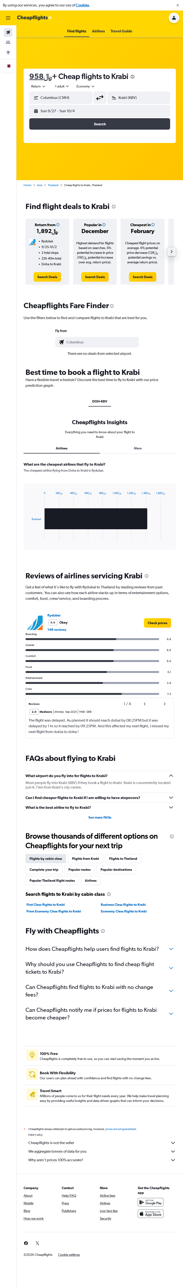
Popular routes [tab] (79, 869)
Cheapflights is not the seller (51, 1142)
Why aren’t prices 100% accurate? (55, 1160)
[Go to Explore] (8, 52)
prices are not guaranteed (120, 1129)
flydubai (54, 615)
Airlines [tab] (61, 448)
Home (27, 185)
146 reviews (56, 629)
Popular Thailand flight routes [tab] (52, 880)
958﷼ (40, 76)
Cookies (82, 5)
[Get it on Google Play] (150, 1202)
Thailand (53, 185)
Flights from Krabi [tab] (85, 858)
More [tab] (138, 448)
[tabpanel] (100, 510)
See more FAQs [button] (99, 817)
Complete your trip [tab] (44, 869)
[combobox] (85, 86)
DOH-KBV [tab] (99, 401)
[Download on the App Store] (150, 1213)
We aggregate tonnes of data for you (57, 1151)
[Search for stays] (8, 42)
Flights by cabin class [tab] (46, 858)
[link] (47, 277)
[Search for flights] (8, 32)
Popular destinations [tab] (116, 869)
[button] (178, 5)
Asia (39, 185)
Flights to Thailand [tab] (123, 858)
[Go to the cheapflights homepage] (34, 17)
